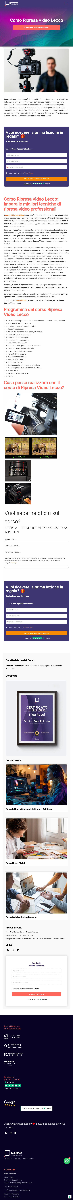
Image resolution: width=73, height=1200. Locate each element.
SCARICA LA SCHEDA (36, 994)
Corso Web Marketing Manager (21, 917)
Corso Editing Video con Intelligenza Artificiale (29, 809)
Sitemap (8, 1159)
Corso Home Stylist (15, 863)
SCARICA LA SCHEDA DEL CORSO (36, 27)
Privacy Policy (28, 173)
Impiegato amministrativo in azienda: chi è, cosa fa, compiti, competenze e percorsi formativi (35, 939)
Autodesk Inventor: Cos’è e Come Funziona (19, 935)
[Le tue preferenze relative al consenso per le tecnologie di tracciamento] (69, 1196)
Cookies (17, 1159)
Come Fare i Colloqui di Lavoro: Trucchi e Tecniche (22, 932)
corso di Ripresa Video (14, 215)
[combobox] (8, 167)
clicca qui (14, 563)
